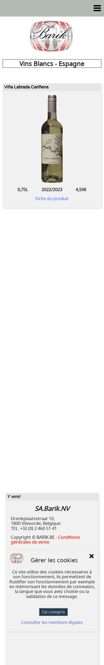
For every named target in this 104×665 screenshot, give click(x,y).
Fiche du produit (52, 198)
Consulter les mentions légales (52, 622)
